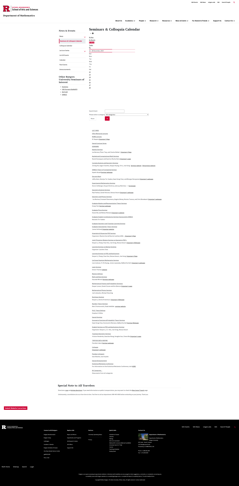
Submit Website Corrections (15, 408)
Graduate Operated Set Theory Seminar (104, 227)
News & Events (181, 21)
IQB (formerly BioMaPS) (69, 89)
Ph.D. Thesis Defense (98, 310)
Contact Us (229, 21)
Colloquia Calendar (65, 46)
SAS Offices (70, 444)
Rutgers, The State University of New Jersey (114, 480)
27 (90, 85)
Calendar (62, 60)
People (141, 21)
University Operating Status (95, 434)
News (61, 36)
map (66, 390)
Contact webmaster (140, 480)
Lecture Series (64, 50)
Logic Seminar (96, 267)
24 (90, 77)
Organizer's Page (104, 139)
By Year (91, 37)
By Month (92, 40)
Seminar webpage (106, 172)
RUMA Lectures (97, 137)
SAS (218, 2)
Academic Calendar (49, 444)
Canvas (111, 447)
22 (90, 72)
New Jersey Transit (138, 390)
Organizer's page (125, 159)
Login (32, 467)
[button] (85, 36)
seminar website (120, 306)
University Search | (113, 445)
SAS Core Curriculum (114, 441)
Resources (166, 21)
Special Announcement (99, 361)
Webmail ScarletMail (126, 443)
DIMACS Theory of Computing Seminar (104, 170)
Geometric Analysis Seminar (101, 190)
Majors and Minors (71, 434)
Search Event (93, 111)
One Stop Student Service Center (52, 451)
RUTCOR (65, 92)
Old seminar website (148, 166)
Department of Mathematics (19, 15)
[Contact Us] (234, 21)
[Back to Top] (235, 481)
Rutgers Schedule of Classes (51, 448)
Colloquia (95, 347)
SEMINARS (95, 146)
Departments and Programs (74, 438)
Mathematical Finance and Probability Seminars (107, 283)
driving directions (76, 390)
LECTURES (95, 130)
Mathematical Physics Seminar (102, 290)
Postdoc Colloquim (98, 354)
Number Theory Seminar (100, 304)
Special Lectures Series (99, 143)
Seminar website (136, 166)
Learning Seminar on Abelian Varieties (104, 247)
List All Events (64, 55)
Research (153, 21)
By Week (91, 43)
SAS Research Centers (72, 441)
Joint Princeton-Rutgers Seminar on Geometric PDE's (109, 240)
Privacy (90, 439)
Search (24, 467)
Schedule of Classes (114, 434)
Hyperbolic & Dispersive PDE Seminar (104, 233)
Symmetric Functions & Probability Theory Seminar (108, 320)
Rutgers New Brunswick (49, 434)
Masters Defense (97, 274)
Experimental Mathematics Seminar (103, 183)
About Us (118, 21)
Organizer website (108, 229)
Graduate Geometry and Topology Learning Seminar (108, 223)
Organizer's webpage (146, 179)
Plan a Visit (46, 457)
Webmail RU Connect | (115, 443)
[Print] (93, 33)
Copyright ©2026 (99, 480)
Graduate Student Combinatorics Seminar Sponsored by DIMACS (112, 217)
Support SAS (70, 448)
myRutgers (46, 441)
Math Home (6, 467)
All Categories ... (97, 370)
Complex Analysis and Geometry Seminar (105, 163)
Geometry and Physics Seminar (102, 197)
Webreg (111, 438)
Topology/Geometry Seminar (101, 334)
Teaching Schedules (114, 449)
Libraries (111, 436)
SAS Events (194, 2)
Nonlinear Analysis (98, 297)
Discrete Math (96, 176)
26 (90, 82)
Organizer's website (117, 213)
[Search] (90, 48)
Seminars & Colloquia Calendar (71, 41)
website (104, 270)
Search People (226, 2)
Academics (129, 21)
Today (91, 45)
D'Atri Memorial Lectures (100, 133)
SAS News (203, 2)
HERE (134, 366)
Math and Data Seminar (99, 277)
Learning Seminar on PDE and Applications (105, 253)
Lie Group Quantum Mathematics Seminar (105, 260)
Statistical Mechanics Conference (102, 364)
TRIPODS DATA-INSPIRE (100, 340)
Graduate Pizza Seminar (99, 210)
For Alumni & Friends (199, 21)
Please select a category (97, 115)
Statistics (65, 87)
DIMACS (64, 95)
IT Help (120, 445)
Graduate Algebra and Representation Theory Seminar (109, 203)
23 (90, 75)
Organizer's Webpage (133, 243)
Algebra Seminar (97, 149)
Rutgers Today (47, 438)
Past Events (63, 65)
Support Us (217, 21)
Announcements (64, 69)
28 (90, 88)
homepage (132, 186)
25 (90, 80)
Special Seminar (97, 317)
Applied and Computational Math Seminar (105, 156)
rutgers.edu (211, 2)
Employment (112, 451)
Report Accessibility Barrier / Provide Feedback (140, 476)
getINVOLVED (47, 454)
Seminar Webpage (133, 323)
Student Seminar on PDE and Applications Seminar (108, 327)
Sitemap (16, 467)
